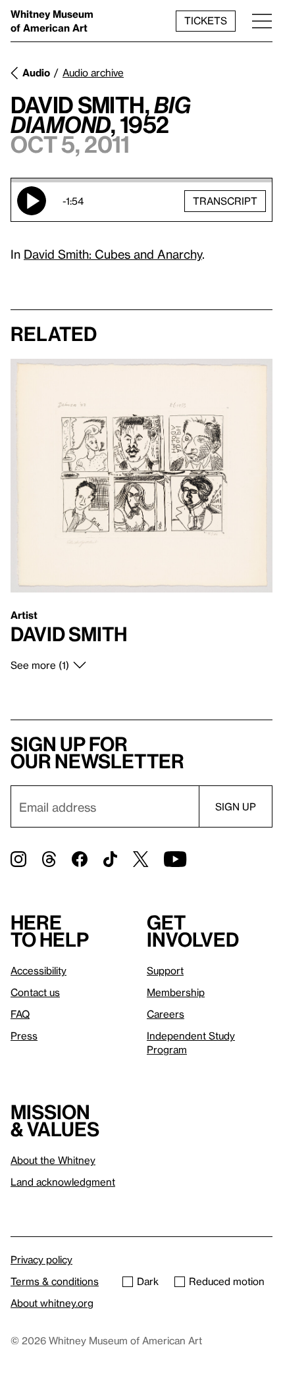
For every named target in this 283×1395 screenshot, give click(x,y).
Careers (165, 1014)
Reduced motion (227, 1281)
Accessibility (38, 970)
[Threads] (49, 859)
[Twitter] (140, 859)
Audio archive (93, 72)
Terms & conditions (55, 1281)
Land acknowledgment (63, 1182)
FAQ (20, 1014)
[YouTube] (175, 859)
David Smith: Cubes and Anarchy (113, 254)
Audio (36, 72)
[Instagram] (18, 859)
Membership (176, 992)
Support (165, 970)
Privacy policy (41, 1259)
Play (31, 200)
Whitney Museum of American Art (52, 21)
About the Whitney (53, 1160)
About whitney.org (52, 1303)
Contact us (35, 992)
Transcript (225, 201)
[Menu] (262, 20)
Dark (148, 1281)
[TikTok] (110, 859)
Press (24, 1035)
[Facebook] (79, 859)
